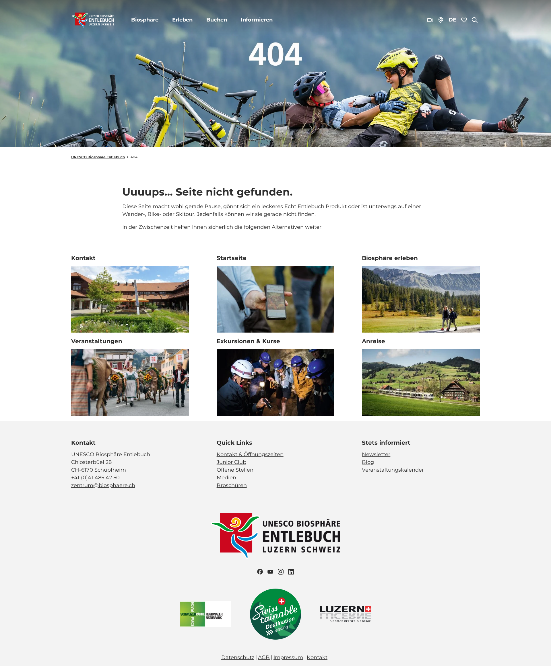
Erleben (182, 20)
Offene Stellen (235, 470)
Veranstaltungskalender (393, 470)
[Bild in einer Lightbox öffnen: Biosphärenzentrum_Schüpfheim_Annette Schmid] (130, 299)
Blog (368, 462)
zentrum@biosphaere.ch (103, 485)
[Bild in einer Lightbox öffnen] (275, 536)
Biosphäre (144, 20)
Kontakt (317, 657)
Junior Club (231, 462)
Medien (226, 477)
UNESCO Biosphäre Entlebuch (98, 157)
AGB (264, 657)
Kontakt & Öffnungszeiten (250, 454)
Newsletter (376, 454)
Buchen (216, 20)
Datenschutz (237, 657)
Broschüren (232, 485)
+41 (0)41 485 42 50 (95, 477)
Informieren (257, 20)
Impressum (288, 657)
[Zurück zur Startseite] (93, 20)
